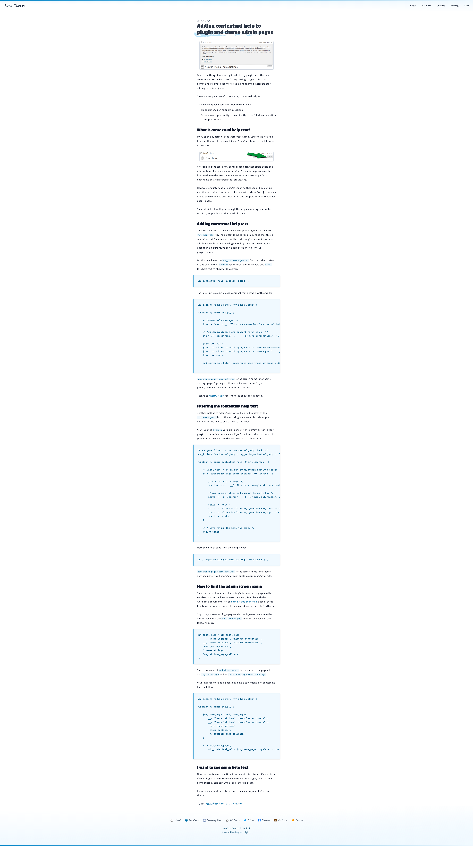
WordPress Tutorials (216, 803)
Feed (466, 5)
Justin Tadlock (14, 5)
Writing (454, 5)
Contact (441, 5)
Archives (426, 5)
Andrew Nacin (216, 395)
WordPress (235, 803)
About (413, 5)
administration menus (244, 601)
